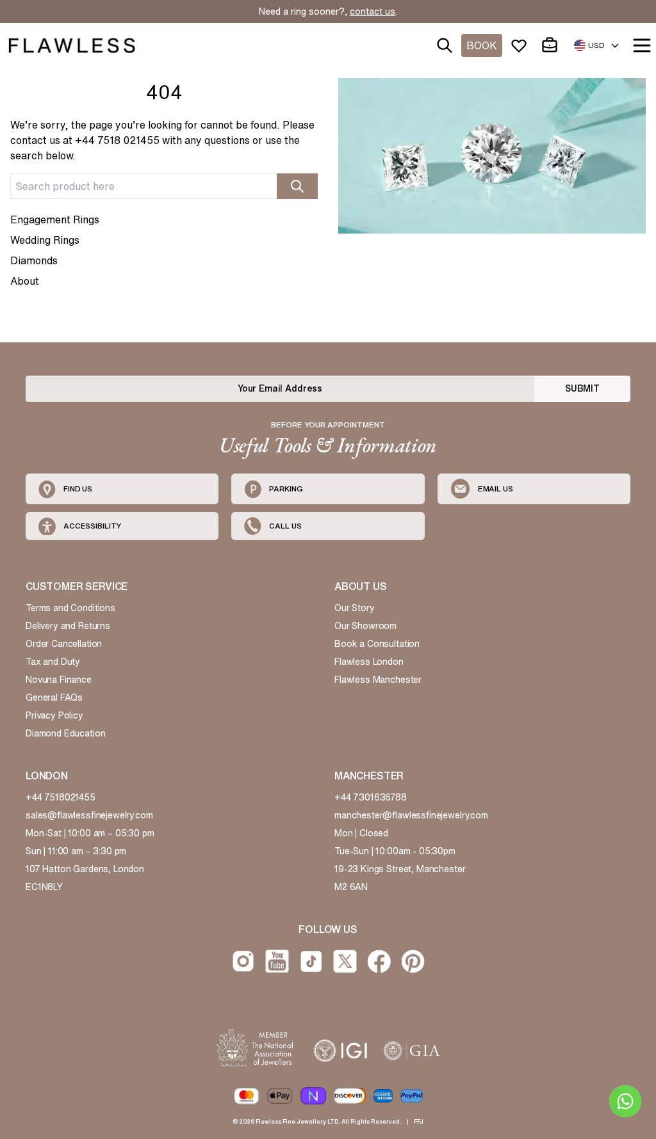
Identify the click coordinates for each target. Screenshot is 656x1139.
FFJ (418, 1121)
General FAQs (54, 697)
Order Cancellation (64, 643)
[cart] (552, 45)
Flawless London (369, 661)
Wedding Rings (44, 240)
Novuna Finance (59, 679)
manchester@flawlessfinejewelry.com (411, 815)
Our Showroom (365, 625)
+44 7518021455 (60, 797)
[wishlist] (521, 45)
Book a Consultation (377, 643)
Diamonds (34, 260)
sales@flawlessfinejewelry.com (89, 815)
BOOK (481, 45)
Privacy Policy (54, 715)
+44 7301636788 (370, 797)
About (24, 281)
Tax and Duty (53, 661)
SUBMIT (582, 388)
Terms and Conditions (70, 607)
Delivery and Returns (68, 625)
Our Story (354, 607)
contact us (372, 11)
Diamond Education (65, 733)
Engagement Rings (54, 219)
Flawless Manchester (378, 679)
